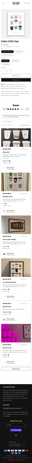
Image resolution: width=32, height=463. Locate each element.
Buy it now (16, 80)
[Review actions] (29, 149)
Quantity (3, 67)
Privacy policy (18, 457)
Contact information (20, 459)
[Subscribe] (24, 425)
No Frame (5, 60)
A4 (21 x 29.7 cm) (7, 51)
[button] (3, 3)
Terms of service (25, 457)
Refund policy (10, 457)
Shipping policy (11, 459)
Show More (6, 158)
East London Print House (15, 455)
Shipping (8, 46)
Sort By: (22, 125)
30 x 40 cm (19, 51)
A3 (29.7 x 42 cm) (7, 55)
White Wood (6, 64)
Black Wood (15, 60)
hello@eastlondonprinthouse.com (12, 408)
